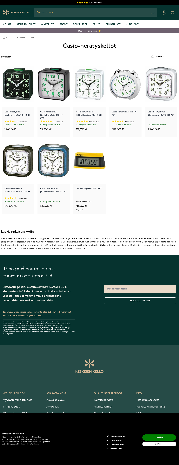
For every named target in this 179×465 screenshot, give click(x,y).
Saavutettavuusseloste (150, 406)
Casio (32, 37)
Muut (96, 24)
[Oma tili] (164, 12)
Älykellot (47, 24)
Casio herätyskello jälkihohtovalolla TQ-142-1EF (17, 190)
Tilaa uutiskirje (140, 301)
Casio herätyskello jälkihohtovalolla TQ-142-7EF (161, 113)
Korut (63, 24)
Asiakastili (52, 406)
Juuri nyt (132, 24)
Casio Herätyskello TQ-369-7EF (124, 113)
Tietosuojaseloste (147, 400)
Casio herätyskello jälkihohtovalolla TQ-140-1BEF (51, 115)
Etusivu (4, 37)
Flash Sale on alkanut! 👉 (89, 31)
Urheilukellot (26, 24)
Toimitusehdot (103, 400)
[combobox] (95, 12)
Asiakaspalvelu (55, 400)
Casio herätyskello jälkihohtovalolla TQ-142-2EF (53, 190)
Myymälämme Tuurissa (17, 400)
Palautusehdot (103, 406)
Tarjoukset (113, 24)
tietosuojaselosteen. (31, 315)
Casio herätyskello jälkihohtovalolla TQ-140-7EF (89, 113)
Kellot (7, 24)
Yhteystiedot (11, 406)
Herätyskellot (21, 37)
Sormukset (80, 24)
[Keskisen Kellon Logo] (16, 12)
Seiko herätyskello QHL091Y (89, 188)
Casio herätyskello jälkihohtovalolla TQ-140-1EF (17, 113)
